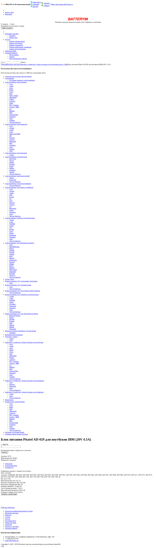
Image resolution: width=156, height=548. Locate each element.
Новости (8, 515)
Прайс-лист (13, 37)
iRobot (11, 162)
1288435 (46, 6)
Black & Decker (14, 316)
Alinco (11, 178)
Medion (12, 111)
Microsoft (12, 141)
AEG (11, 245)
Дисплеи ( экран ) (11, 337)
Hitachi (11, 258)
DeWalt (11, 250)
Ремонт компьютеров (17, 41)
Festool (11, 254)
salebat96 (35, 4)
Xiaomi (11, 149)
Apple (11, 86)
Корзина (12, 36)
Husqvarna (13, 260)
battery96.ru (36, 2)
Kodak (11, 229)
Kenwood (12, 180)
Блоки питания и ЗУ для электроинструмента (21, 314)
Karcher (12, 164)
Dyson (11, 161)
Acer (11, 84)
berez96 (35, 6)
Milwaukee (13, 270)
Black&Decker (14, 247)
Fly (10, 199)
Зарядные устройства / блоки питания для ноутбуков (39, 64)
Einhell (11, 252)
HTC (11, 201)
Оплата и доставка (12, 526)
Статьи (7, 517)
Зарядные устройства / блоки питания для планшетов (24, 381)
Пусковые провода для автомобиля (22, 80)
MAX (11, 266)
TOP (2, 546)
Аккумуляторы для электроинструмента (19, 243)
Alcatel (11, 128)
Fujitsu (11, 99)
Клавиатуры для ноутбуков (15, 402)
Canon (11, 155)
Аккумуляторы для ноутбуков (16, 82)
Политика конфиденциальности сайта (19, 511)
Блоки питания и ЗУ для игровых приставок (21, 281)
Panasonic (12, 235)
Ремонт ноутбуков (15, 43)
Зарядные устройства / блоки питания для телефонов (24, 392)
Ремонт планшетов (16, 45)
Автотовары (9, 78)
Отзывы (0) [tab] (9, 467)
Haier (11, 103)
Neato (11, 166)
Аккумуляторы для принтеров (16, 153)
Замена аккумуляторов (17, 49)
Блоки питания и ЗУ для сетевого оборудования (22, 291)
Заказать (4, 452)
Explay (11, 197)
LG (10, 109)
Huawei (12, 138)
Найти (23, 62)
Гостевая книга (10, 521)
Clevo (11, 92)
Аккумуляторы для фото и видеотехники (20, 218)
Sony (11, 118)
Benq (11, 407)
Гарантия (8, 524)
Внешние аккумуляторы (14, 335)
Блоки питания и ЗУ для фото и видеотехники (22, 294)
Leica (11, 231)
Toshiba (12, 120)
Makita (11, 264)
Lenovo (12, 140)
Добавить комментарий (9, 494)
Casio (11, 222)
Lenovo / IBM (63, 64)
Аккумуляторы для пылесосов (16, 157)
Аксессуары (9, 279)
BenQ (11, 90)
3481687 (46, 3)
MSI (10, 113)
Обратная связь (10, 51)
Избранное (5, 460)
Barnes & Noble (14, 134)
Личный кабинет (11, 53)
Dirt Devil (12, 159)
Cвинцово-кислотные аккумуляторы (18, 76)
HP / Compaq (13, 105)
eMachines (13, 97)
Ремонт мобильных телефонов (20, 47)
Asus (11, 88)
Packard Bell (13, 115)
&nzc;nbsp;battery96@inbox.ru (62, 4)
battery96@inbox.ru (12, 541)
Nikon (11, 233)
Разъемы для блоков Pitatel (14, 432)
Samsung (12, 117)
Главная (4, 64)
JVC (10, 228)
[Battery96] (78, 20)
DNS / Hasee (13, 96)
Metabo (11, 268)
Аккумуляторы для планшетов (16, 124)
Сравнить (12, 460)
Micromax (12, 208)
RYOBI (12, 273)
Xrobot (11, 172)
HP (10, 136)
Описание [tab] (8, 464)
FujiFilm (12, 224)
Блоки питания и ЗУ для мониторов (18, 285)
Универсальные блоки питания (16, 434)
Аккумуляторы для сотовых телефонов (19, 187)
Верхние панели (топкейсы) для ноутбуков (20, 331)
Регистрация (13, 55)
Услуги (7, 39)
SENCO (12, 275)
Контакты (8, 14)
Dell (10, 94)
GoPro (11, 226)
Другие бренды (14, 122)
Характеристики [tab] (11, 465)
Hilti (10, 256)
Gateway (12, 101)
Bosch (11, 249)
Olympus (12, 304)
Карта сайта (9, 12)
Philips (11, 168)
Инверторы (9, 400)
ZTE (11, 151)
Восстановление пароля (18, 59)
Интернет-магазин (11, 34)
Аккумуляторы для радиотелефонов (18, 184)
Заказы (11, 57)
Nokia (11, 210)
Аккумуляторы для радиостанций (17, 176)
